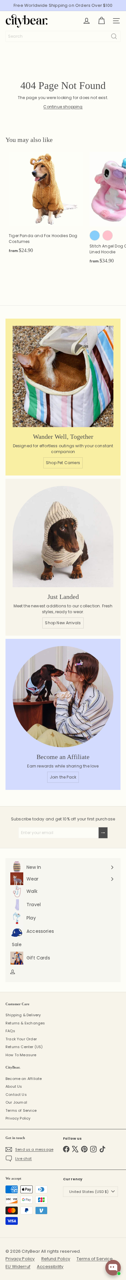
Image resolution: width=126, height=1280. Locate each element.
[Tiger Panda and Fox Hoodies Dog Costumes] (46, 205)
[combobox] (63, 36)
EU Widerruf (17, 1266)
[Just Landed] (63, 536)
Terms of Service (21, 1110)
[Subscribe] (103, 832)
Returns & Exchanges (25, 1023)
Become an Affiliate (23, 1078)
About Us (13, 1086)
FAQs (10, 1030)
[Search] (114, 36)
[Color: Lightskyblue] (94, 235)
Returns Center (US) (24, 1046)
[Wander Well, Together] (63, 376)
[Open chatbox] (113, 1267)
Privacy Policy (18, 1118)
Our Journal (16, 1102)
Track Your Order (21, 1039)
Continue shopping (62, 106)
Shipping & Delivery (23, 1015)
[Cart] (101, 20)
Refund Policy (55, 1259)
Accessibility (50, 1266)
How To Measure (21, 1055)
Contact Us (16, 1094)
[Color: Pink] (107, 235)
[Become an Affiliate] (63, 696)
